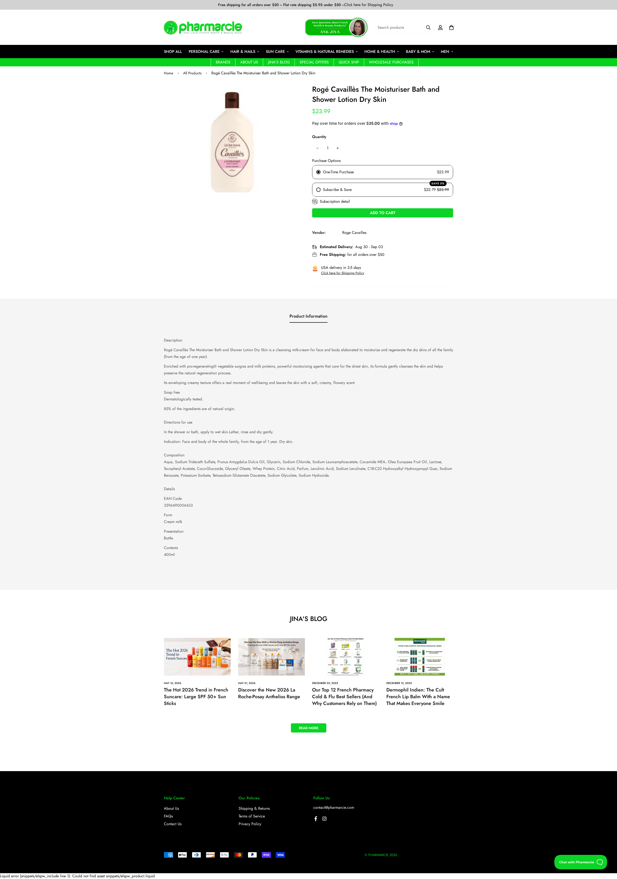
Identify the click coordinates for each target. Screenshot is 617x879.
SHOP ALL (173, 51)
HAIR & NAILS (242, 51)
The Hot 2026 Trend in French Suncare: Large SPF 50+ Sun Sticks (196, 696)
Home (168, 73)
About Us (171, 808)
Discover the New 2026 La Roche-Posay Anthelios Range (269, 693)
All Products (192, 73)
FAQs (168, 816)
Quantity (319, 137)
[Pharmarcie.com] (203, 27)
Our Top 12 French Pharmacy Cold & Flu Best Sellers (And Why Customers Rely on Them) (344, 696)
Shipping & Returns (254, 808)
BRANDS (223, 62)
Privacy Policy (250, 824)
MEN (445, 51)
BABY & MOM (418, 51)
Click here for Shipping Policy (368, 4)
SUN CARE (275, 51)
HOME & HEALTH (379, 51)
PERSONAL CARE (204, 51)
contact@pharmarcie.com (333, 807)
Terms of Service (252, 816)
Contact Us (172, 824)
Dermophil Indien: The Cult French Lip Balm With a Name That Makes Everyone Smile (418, 696)
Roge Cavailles (354, 232)
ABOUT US (249, 62)
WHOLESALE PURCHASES (391, 62)
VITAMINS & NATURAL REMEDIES (324, 51)
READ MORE (308, 728)
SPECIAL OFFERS (314, 62)
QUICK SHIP (349, 62)
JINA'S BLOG (279, 62)
